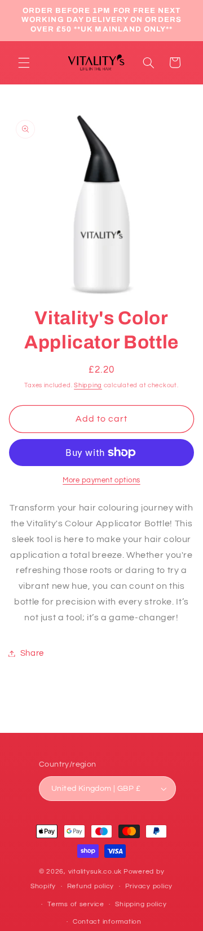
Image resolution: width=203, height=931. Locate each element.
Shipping (88, 385)
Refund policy (90, 886)
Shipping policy (140, 904)
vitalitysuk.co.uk (95, 872)
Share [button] (32, 653)
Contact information (107, 922)
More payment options (101, 480)
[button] (24, 62)
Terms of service (75, 904)
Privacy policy (149, 886)
